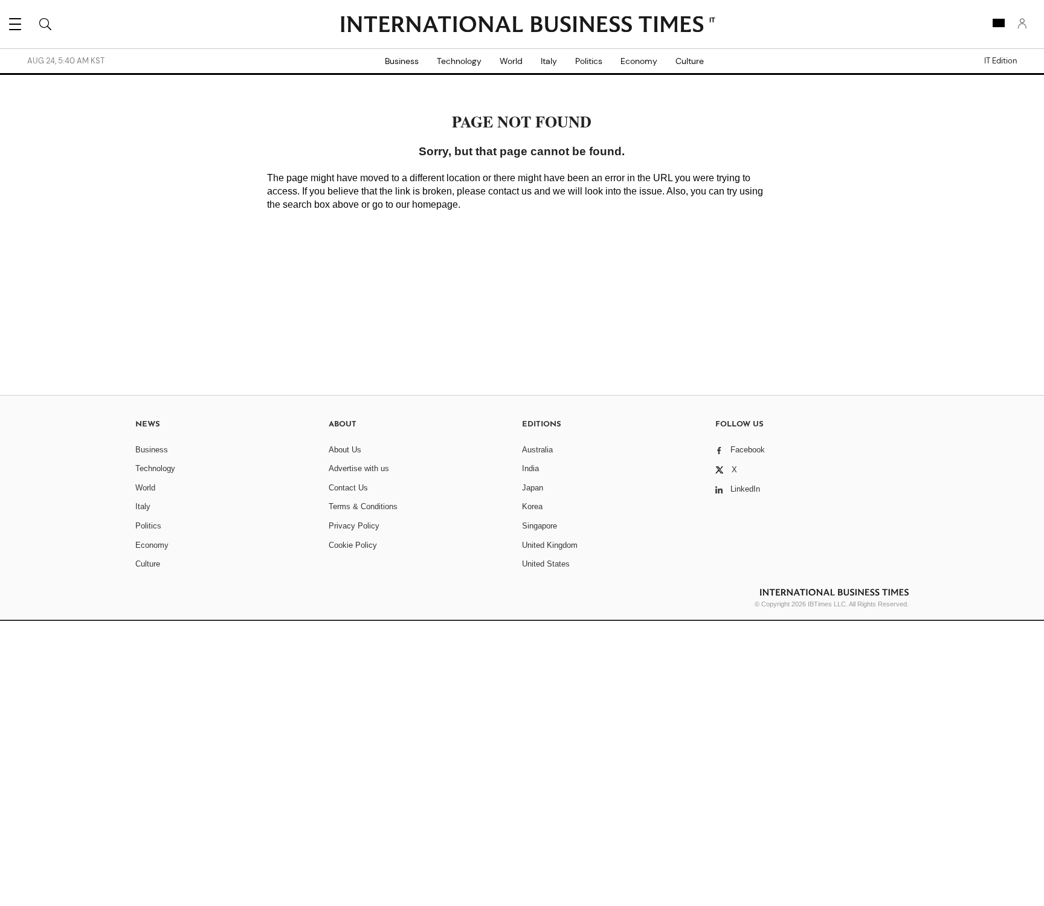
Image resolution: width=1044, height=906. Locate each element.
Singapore (539, 525)
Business (402, 61)
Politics (588, 61)
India (530, 468)
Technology (459, 61)
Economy (638, 61)
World (511, 61)
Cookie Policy (353, 545)
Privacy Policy (354, 525)
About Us (345, 449)
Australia (537, 449)
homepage (435, 204)
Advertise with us (359, 468)
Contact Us (348, 487)
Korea (532, 506)
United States (546, 563)
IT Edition (1000, 61)
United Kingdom (550, 545)
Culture (689, 61)
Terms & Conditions (363, 506)
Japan (532, 487)
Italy (549, 61)
